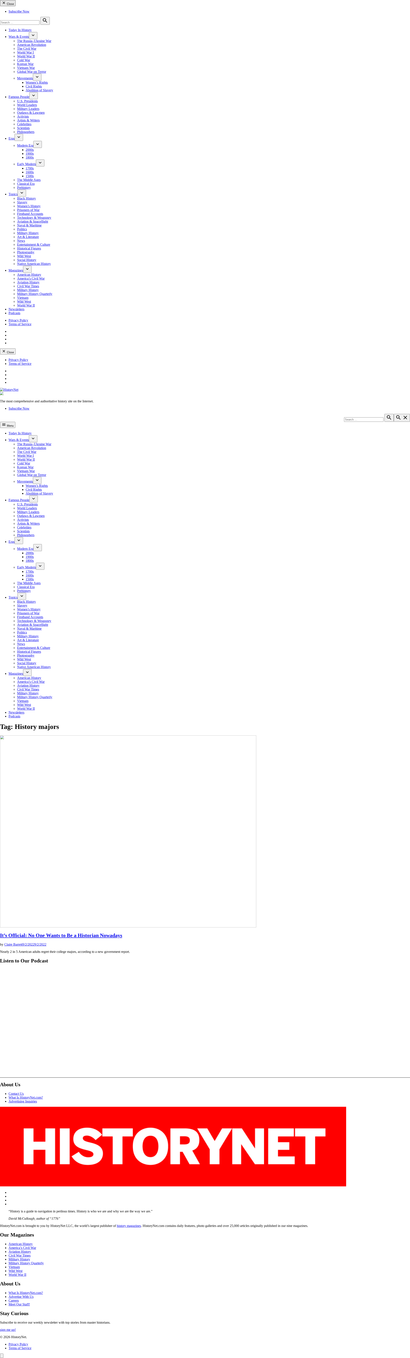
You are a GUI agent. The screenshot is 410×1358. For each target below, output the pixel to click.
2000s (30, 150)
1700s (30, 168)
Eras (12, 138)
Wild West (24, 256)
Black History (26, 198)
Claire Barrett (13, 944)
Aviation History (28, 282)
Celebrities (24, 124)
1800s (30, 157)
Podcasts (14, 313)
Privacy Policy (18, 320)
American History (29, 274)
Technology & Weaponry (34, 217)
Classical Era (26, 183)
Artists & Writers (28, 120)
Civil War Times (28, 286)
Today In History (20, 30)
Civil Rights (34, 86)
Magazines (16, 270)
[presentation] (33, 35)
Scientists (23, 128)
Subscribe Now (19, 11)
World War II (26, 56)
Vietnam (22, 297)
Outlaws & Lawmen (31, 112)
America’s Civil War (31, 278)
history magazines (129, 1226)
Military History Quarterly (34, 294)
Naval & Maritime (29, 225)
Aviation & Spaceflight (32, 221)
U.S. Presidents (27, 101)
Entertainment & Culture (33, 244)
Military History (28, 233)
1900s (30, 153)
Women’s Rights (37, 82)
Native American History (34, 264)
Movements (25, 78)
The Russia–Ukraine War (34, 41)
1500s (30, 176)
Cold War (23, 60)
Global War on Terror (31, 71)
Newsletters (16, 309)
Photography (25, 252)
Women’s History (29, 206)
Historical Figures (29, 248)
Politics (22, 229)
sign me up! (8, 1330)
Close (10, 4)
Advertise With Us (21, 1296)
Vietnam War (26, 68)
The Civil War (26, 48)
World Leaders (27, 105)
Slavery (22, 202)
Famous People (19, 97)
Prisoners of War (28, 210)
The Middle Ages (29, 180)
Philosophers (25, 132)
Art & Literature (28, 237)
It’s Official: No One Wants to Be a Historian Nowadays (61, 935)
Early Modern (26, 164)
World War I (25, 52)
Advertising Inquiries (23, 1101)
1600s (30, 172)
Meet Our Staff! (19, 1304)
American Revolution (31, 45)
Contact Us (16, 1093)
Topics (13, 194)
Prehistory (24, 187)
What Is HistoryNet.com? (26, 1097)
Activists (23, 116)
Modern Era (25, 145)
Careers (14, 1300)
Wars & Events (19, 36)
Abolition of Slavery (39, 90)
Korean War (25, 64)
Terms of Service (20, 324)
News (21, 240)
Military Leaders (28, 109)
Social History (26, 260)
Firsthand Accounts (30, 214)
